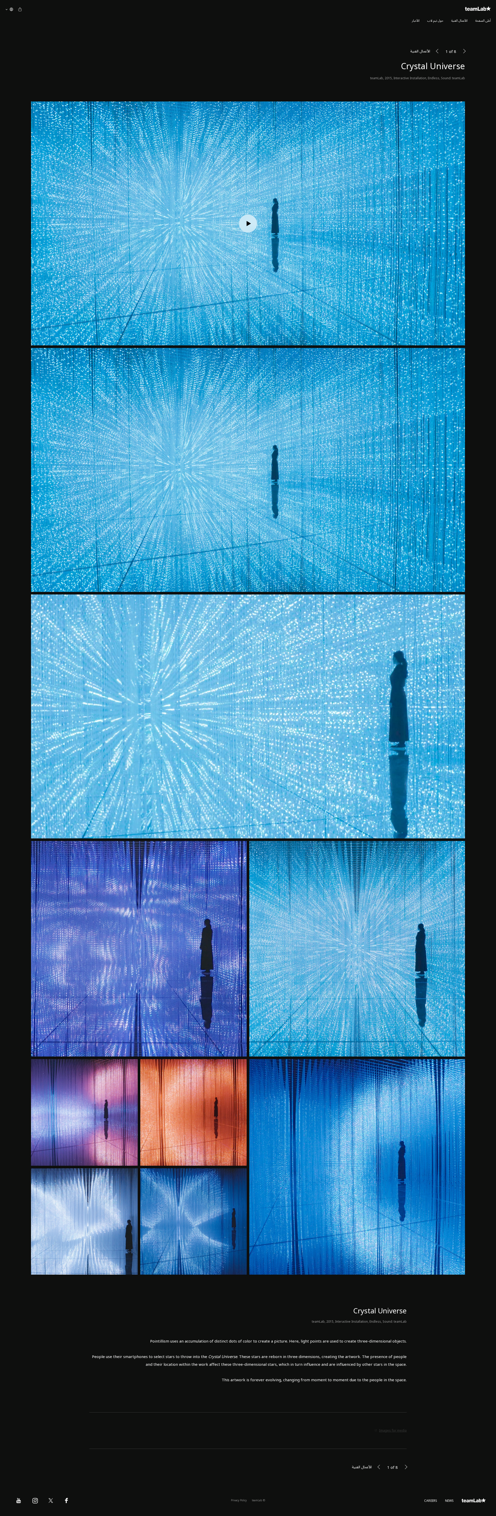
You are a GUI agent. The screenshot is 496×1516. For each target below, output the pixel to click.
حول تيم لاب (435, 21)
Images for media (393, 1430)
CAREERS (430, 1501)
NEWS (449, 1501)
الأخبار (416, 21)
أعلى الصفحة (483, 21)
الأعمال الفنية (459, 21)
